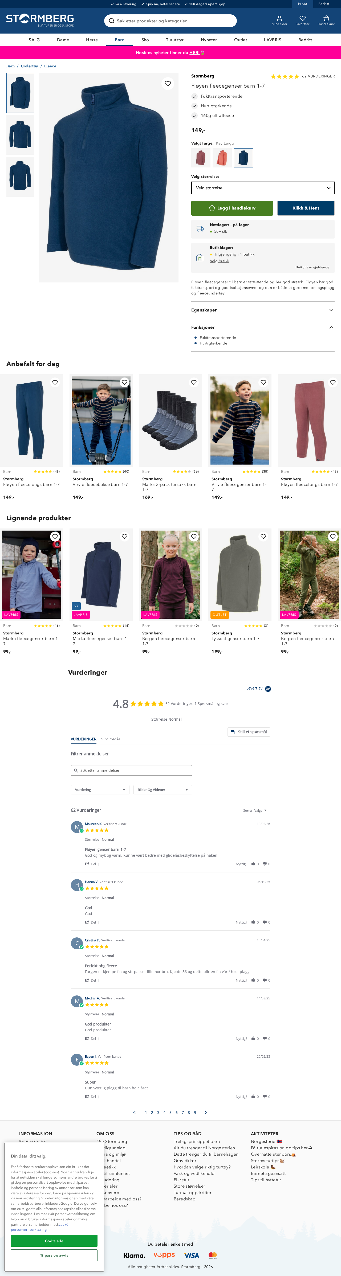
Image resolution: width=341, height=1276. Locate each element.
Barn (119, 39)
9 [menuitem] (195, 1112)
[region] (54, 1207)
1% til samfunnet (113, 1173)
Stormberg (203, 76)
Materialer (106, 1186)
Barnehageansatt (268, 1173)
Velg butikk (219, 261)
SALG (34, 39)
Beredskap (185, 1198)
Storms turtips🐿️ (268, 1160)
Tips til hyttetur (266, 1179)
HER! (194, 52)
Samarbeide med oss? (119, 1198)
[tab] (249, 732)
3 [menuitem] (158, 1112)
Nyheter (209, 39)
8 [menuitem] (189, 1112)
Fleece (50, 66)
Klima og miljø (111, 1154)
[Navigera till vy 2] (20, 135)
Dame (63, 39)
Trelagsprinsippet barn (197, 1141)
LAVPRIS (272, 39)
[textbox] (269, 812)
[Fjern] (229, 21)
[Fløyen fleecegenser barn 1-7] (200, 157)
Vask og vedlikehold (194, 1173)
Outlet (240, 39)
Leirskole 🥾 (263, 1167)
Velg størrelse (209, 187)
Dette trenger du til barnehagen (206, 1154)
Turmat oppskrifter (193, 1192)
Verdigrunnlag (110, 1147)
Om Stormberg (111, 1141)
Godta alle (54, 1241)
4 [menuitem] (164, 1112)
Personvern (107, 1192)
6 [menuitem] (177, 1112)
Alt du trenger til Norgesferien (204, 1147)
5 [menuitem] (170, 1112)
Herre (92, 39)
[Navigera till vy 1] (20, 93)
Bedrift (305, 39)
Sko (145, 39)
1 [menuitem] (146, 1112)
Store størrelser (189, 1186)
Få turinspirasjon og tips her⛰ (281, 1147)
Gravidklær (185, 1160)
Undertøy (29, 66)
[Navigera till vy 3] (20, 177)
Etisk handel (108, 1160)
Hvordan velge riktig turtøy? (202, 1167)
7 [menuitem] (183, 1112)
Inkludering (107, 1179)
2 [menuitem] (152, 1112)
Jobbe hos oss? (112, 1205)
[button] (93, 863)
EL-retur (181, 1179)
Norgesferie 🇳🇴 (266, 1141)
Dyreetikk (106, 1167)
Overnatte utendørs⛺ (274, 1154)
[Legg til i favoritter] (167, 83)
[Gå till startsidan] (40, 21)
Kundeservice (33, 1141)
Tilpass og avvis (54, 1255)
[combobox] (100, 789)
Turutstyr (175, 39)
